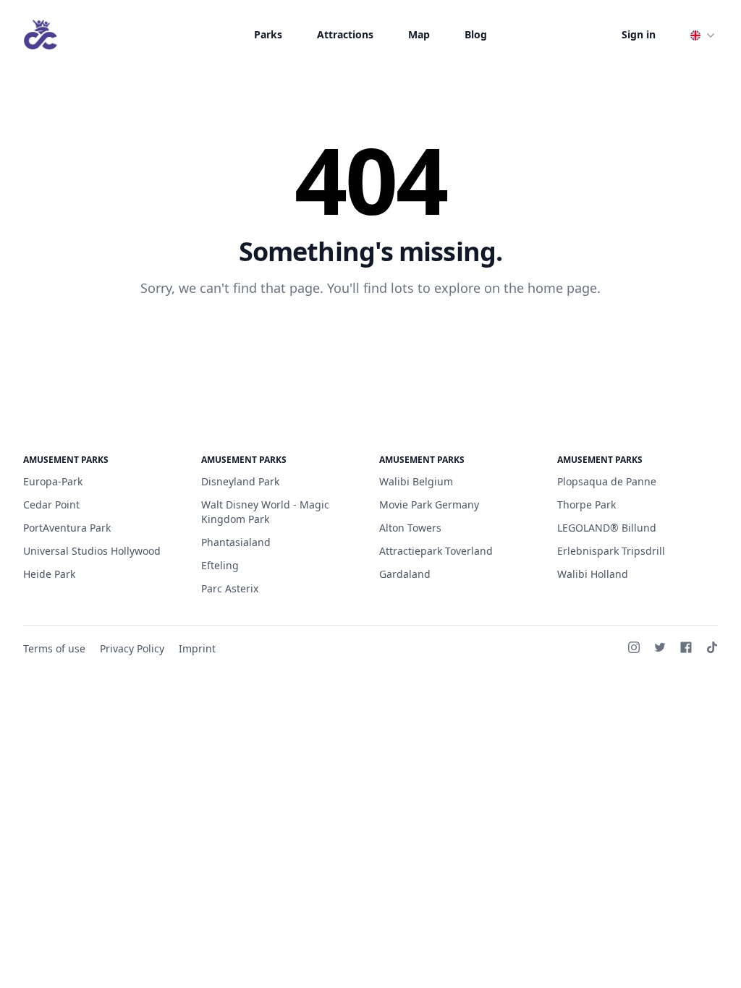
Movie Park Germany (429, 504)
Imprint (197, 648)
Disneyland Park (240, 481)
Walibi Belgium (416, 481)
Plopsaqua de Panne (606, 481)
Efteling (220, 565)
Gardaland (405, 574)
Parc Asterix (229, 588)
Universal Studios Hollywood (92, 551)
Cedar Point (51, 504)
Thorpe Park (586, 504)
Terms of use (54, 648)
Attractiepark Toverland (436, 551)
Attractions (345, 34)
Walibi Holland (592, 574)
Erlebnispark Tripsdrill (611, 551)
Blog (476, 34)
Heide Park (49, 574)
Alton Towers (410, 528)
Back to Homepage (371, 335)
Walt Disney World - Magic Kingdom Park (265, 512)
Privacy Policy (132, 648)
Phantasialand (236, 542)
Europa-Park (52, 481)
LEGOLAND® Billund (606, 528)
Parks (268, 34)
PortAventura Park (67, 528)
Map (419, 34)
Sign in (639, 34)
